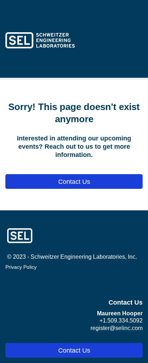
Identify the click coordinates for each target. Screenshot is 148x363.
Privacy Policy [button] (21, 267)
